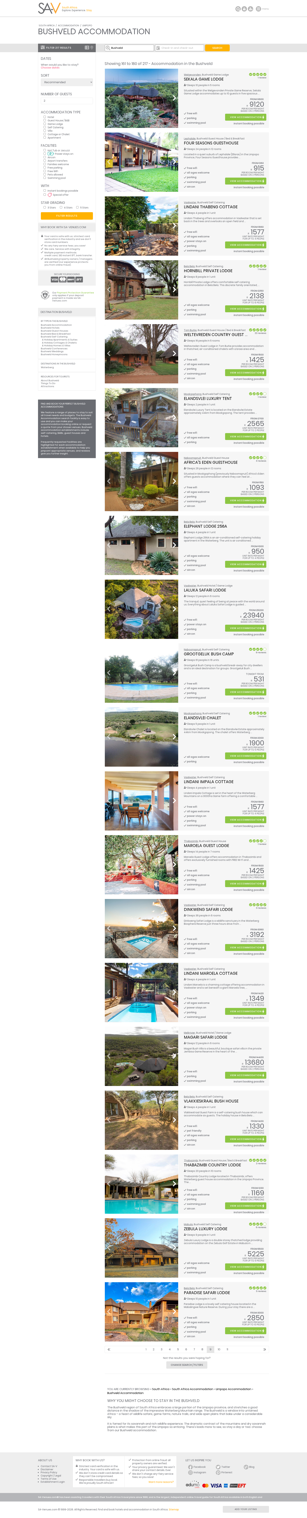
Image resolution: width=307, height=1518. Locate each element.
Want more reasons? (161, 1482)
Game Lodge (55, 123)
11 (227, 1349)
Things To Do (48, 383)
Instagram (200, 1472)
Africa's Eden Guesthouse (211, 462)
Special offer (61, 194)
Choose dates (50, 67)
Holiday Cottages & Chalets (60, 342)
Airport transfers (58, 160)
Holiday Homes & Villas (57, 345)
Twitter (225, 1467)
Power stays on (64, 153)
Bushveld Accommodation (125, 1393)
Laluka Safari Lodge (205, 590)
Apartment (54, 137)
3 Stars (52, 207)
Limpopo (87, 25)
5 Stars (84, 207)
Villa (50, 130)
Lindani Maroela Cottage (211, 973)
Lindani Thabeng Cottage (211, 207)
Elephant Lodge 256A (205, 526)
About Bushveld (50, 380)
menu (259, 9)
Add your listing (246, 1509)
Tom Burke (190, 330)
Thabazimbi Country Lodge (212, 1165)
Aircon (51, 157)
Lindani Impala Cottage (208, 782)
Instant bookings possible (63, 190)
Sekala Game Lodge (203, 79)
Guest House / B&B (58, 120)
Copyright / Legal (51, 1475)
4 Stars (68, 207)
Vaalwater (190, 202)
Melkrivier (189, 1033)
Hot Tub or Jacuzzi (59, 150)
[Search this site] (238, 9)
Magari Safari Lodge (205, 1037)
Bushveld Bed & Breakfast (56, 333)
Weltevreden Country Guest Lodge (221, 334)
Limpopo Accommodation (233, 1389)
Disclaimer (47, 1469)
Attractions (47, 386)
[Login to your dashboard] (244, 9)
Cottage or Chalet (59, 134)
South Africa (47, 25)
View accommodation (246, 117)
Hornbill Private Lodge (208, 271)
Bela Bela (189, 266)
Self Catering (55, 127)
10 (219, 1349)
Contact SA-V (49, 1466)
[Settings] (250, 9)
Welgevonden (192, 74)
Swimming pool (57, 177)
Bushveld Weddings (52, 351)
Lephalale (190, 138)
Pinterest (226, 1472)
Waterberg (47, 367)
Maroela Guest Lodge (206, 845)
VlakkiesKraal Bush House (211, 1101)
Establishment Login (53, 1482)
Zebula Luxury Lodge (205, 1229)
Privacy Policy (49, 1472)
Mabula (188, 1224)
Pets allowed (55, 174)
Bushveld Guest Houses (54, 330)
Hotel (51, 117)
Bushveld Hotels (50, 327)
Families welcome (58, 164)
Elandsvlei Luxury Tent (208, 398)
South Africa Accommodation (192, 1389)
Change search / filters (187, 1365)
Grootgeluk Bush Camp (209, 654)
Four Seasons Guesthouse (211, 143)
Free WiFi (53, 171)
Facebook (200, 1467)
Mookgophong (192, 394)
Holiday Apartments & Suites (60, 339)
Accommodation (68, 25)
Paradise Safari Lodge (207, 1293)
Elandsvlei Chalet (202, 718)
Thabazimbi (191, 841)
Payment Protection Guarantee (75, 292)
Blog (251, 1467)
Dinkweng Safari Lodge (208, 909)
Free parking (55, 167)
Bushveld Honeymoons (54, 354)
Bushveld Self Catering (54, 336)
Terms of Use (48, 1479)
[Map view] (91, 47)
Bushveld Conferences (54, 348)
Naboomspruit (192, 458)
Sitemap (174, 1509)
